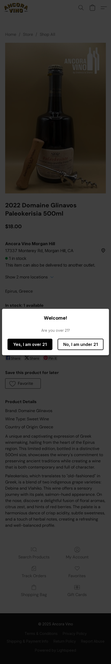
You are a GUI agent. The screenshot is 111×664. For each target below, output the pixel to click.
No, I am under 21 (80, 344)
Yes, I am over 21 (30, 344)
